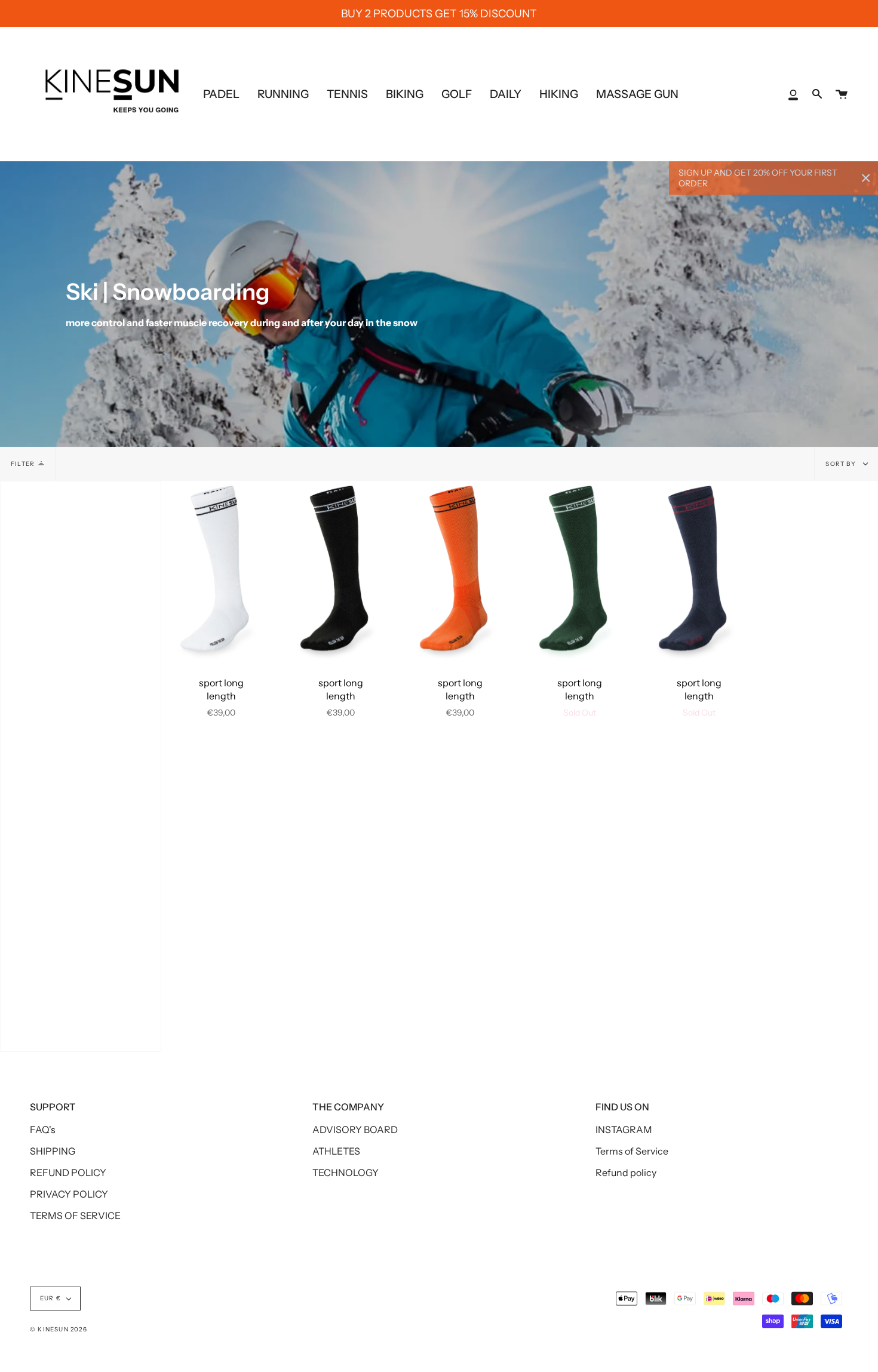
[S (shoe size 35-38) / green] (579, 570)
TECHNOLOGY (345, 1172)
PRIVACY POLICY (69, 1194)
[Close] (866, 178)
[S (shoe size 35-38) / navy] (699, 570)
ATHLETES (336, 1151)
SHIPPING (52, 1151)
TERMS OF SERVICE (75, 1215)
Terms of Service (631, 1151)
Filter (23, 464)
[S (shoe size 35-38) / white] (221, 570)
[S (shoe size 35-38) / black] (340, 570)
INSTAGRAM (623, 1129)
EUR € (50, 1298)
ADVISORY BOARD (355, 1129)
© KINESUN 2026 (58, 1329)
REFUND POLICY (68, 1172)
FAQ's (43, 1129)
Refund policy (625, 1172)
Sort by (841, 464)
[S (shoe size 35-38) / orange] (460, 570)
